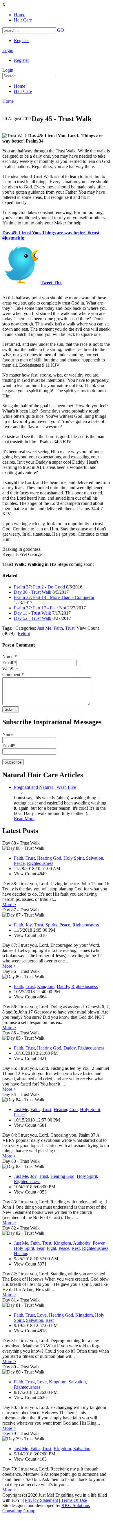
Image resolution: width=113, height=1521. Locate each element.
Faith (58, 628)
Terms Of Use (74, 1500)
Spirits (51, 924)
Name (9, 656)
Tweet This (51, 282)
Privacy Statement (41, 1500)
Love (42, 1315)
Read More (24, 818)
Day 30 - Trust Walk (32, 592)
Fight (51, 1248)
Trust (69, 628)
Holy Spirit (73, 858)
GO (60, 30)
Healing (21, 1253)
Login (7, 50)
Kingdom (45, 986)
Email (9, 662)
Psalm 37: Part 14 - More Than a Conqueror (54, 597)
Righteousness (40, 863)
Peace (19, 863)
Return (24, 633)
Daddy (63, 986)
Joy (28, 924)
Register (21, 40)
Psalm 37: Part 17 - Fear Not (40, 607)
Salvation (94, 858)
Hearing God (49, 858)
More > (9, 904)
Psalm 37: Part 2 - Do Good (39, 586)
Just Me (44, 628)
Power (98, 1243)
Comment (13, 674)
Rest (76, 1248)
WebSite (10, 668)
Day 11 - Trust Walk (32, 613)
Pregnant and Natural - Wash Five (45, 787)
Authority (81, 1243)
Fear (40, 1248)
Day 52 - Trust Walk (32, 618)
